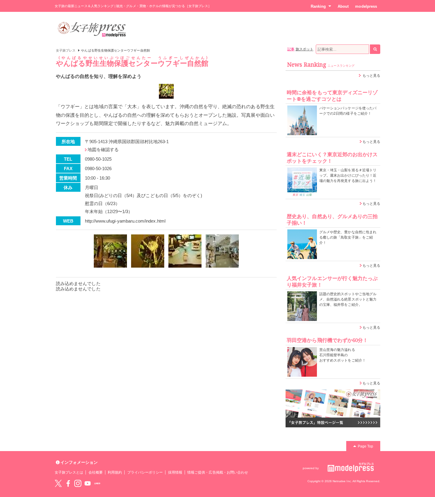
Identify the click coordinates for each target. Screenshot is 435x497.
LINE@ (97, 483)
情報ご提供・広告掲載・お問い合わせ (217, 472)
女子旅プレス (65, 50)
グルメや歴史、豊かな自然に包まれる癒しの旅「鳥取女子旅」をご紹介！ (347, 237)
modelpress (366, 6)
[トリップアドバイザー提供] (110, 251)
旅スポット (304, 49)
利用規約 (115, 472)
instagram (77, 483)
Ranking (318, 6)
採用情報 (175, 472)
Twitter (58, 483)
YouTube (87, 483)
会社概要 (95, 472)
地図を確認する (103, 149)
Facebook (68, 483)
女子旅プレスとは (69, 472)
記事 (290, 49)
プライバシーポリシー (145, 472)
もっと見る (371, 75)
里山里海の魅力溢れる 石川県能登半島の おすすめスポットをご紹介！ (342, 355)
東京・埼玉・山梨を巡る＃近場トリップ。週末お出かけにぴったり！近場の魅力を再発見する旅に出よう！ (347, 175)
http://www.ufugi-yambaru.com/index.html (125, 220)
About (343, 6)
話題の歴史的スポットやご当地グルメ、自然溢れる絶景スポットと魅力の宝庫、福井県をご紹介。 (347, 299)
